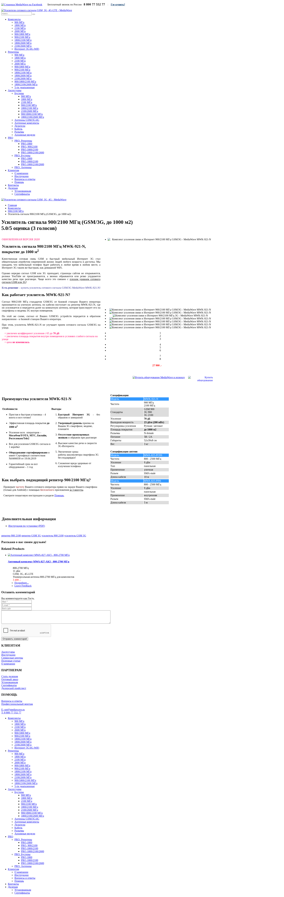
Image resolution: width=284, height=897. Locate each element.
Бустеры (19, 93)
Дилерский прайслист (13, 688)
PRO (10, 137)
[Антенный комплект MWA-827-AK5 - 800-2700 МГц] (39, 555)
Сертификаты (22, 194)
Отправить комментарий (15, 639)
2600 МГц (20, 31)
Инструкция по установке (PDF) (26, 525)
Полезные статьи (10, 660)
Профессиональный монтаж (17, 704)
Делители (19, 126)
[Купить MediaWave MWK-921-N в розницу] (159, 377)
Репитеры (13, 51)
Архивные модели (24, 134)
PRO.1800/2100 (29, 149)
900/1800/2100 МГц (25, 81)
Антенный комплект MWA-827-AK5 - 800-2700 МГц (38, 561)
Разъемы (19, 131)
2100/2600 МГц (23, 46)
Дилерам (13, 188)
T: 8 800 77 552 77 (11, 712)
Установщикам (22, 191)
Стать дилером (9, 676)
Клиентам (13, 170)
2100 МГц (20, 28)
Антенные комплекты (26, 123)
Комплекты (14, 19)
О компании (21, 173)
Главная (12, 205)
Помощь (19, 182)
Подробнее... (21, 582)
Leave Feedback (23, 585)
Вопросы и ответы (24, 179)
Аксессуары (14, 90)
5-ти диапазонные (24, 87)
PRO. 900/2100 (29, 146)
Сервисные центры (12, 657)
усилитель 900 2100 (53, 535)
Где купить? (118, 4)
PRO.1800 (26, 143)
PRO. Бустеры (22, 155)
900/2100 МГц (22, 37)
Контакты (13, 185)
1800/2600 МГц (23, 43)
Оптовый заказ (9, 679)
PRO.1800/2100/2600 (32, 152)
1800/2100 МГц (23, 40)
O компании (8, 663)
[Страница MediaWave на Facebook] (21, 4)
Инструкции (21, 176)
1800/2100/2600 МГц (25, 84)
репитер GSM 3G (31, 535)
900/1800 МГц (22, 34)
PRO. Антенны (23, 167)
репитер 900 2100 (11, 535)
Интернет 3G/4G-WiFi (26, 49)
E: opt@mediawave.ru (13, 709)
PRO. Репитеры (23, 140)
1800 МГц (20, 25)
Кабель (18, 128)
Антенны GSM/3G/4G (26, 120)
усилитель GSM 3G (75, 535)
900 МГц (19, 22)
